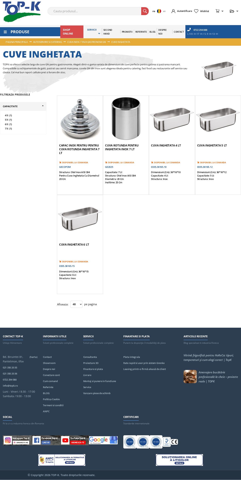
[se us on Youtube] (74, 441)
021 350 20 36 (10, 373)
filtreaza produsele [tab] (15, 94)
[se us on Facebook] (46, 441)
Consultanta (90, 357)
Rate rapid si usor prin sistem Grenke (143, 363)
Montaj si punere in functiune (99, 381)
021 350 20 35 (10, 367)
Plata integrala (131, 357)
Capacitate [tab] (10, 106)
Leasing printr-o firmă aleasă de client (144, 369)
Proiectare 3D (91, 363)
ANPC (46, 411)
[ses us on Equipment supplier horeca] (103, 441)
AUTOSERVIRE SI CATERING (47, 42)
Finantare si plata (93, 369)
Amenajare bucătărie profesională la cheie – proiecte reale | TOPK (218, 376)
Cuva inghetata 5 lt (212, 145)
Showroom (49, 363)
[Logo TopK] (22, 12)
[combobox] (98, 11)
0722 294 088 (200, 30)
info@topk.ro (10, 385)
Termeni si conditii (53, 405)
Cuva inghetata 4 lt (166, 145)
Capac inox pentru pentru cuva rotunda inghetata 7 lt (79, 149)
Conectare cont (51, 375)
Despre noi (49, 369)
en (164, 11)
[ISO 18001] (155, 442)
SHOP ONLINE (68, 31)
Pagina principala (17, 42)
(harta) (33, 357)
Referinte (48, 387)
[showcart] (219, 11)
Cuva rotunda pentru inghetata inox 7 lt (121, 147)
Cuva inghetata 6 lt (74, 244)
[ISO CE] (174, 442)
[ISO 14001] (142, 442)
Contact (47, 357)
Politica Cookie (51, 399)
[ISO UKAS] (166, 442)
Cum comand (50, 381)
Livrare (87, 375)
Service (87, 387)
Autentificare (184, 11)
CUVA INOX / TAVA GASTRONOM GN (86, 42)
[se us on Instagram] (17, 441)
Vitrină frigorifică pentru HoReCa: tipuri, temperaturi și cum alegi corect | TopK (209, 357)
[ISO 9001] (129, 442)
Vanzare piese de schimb (97, 393)
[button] (158, 11)
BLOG (46, 393)
